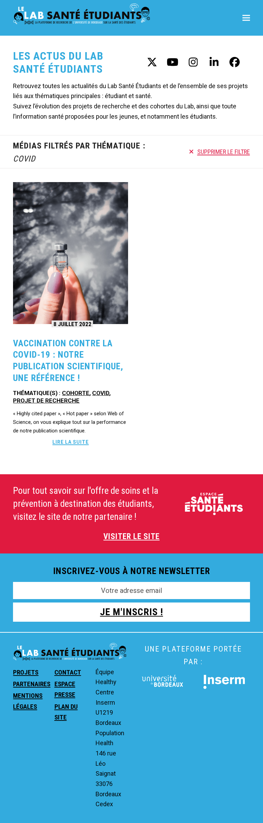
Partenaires (31, 684)
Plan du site (66, 712)
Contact (67, 672)
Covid (100, 393)
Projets (25, 672)
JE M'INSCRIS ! (131, 612)
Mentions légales (27, 701)
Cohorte (75, 393)
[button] (246, 18)
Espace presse (64, 689)
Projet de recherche (46, 400)
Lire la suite (70, 442)
